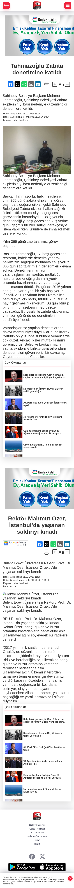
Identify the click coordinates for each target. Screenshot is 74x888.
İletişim (37, 844)
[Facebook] (32, 856)
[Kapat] (70, 878)
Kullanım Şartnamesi (37, 836)
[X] (42, 856)
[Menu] (67, 5)
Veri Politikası (37, 832)
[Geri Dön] (6, 5)
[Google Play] (22, 867)
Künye (37, 840)
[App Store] (51, 867)
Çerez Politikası (37, 829)
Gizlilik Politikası (37, 825)
